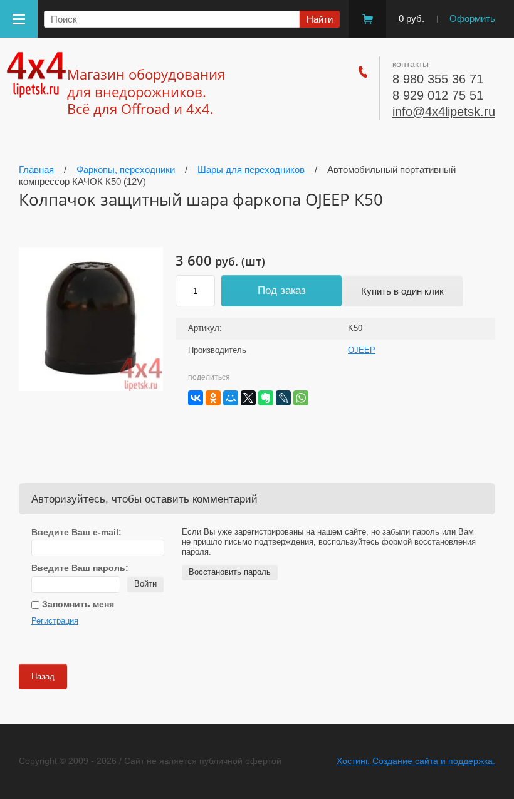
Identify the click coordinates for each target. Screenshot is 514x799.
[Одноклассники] (213, 397)
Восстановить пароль (230, 572)
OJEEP (361, 350)
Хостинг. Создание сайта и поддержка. (416, 761)
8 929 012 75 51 (437, 95)
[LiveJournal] (283, 397)
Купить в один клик (402, 291)
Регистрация (54, 620)
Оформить (472, 18)
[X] (248, 397)
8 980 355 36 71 (437, 79)
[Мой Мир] (230, 397)
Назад (43, 676)
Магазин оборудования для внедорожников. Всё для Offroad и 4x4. (146, 91)
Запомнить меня (76, 604)
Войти (145, 583)
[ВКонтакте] (195, 397)
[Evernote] (265, 397)
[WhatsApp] (300, 397)
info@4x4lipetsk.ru (443, 111)
